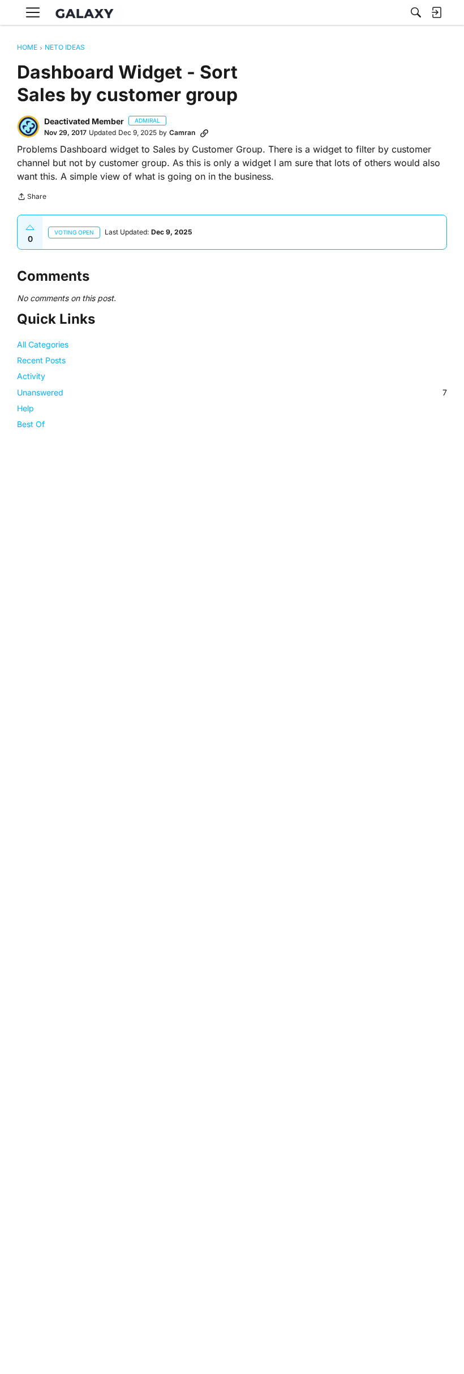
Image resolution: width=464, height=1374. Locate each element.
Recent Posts (41, 360)
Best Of (31, 424)
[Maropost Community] (87, 12)
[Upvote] (30, 227)
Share (31, 197)
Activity (31, 376)
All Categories (42, 344)
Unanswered (232, 392)
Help (25, 408)
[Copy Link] (204, 133)
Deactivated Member (84, 121)
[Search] (416, 12)
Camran (182, 132)
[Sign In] (436, 12)
